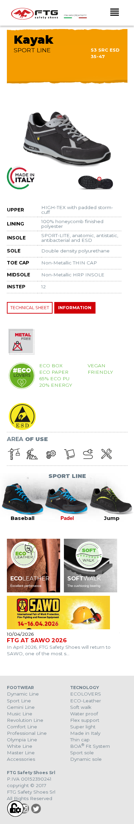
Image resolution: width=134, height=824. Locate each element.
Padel (67, 518)
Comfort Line (22, 726)
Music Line (19, 713)
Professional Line (27, 733)
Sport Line (19, 700)
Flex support (84, 720)
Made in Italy (85, 733)
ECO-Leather (85, 700)
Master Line (21, 752)
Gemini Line (21, 707)
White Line (19, 746)
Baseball (22, 518)
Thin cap (80, 739)
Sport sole (82, 752)
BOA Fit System (90, 746)
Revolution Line (25, 720)
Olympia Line (22, 739)
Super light (83, 726)
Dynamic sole (86, 759)
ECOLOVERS (85, 694)
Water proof (84, 713)
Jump (112, 518)
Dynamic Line (23, 694)
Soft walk (80, 707)
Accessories (21, 759)
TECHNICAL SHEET (29, 307)
